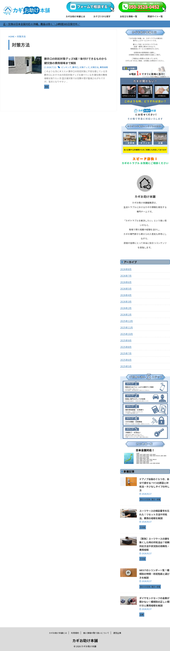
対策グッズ (84, 67)
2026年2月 (125, 308)
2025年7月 (125, 353)
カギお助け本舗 (85, 640)
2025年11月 (126, 327)
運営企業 (117, 632)
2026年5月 (125, 288)
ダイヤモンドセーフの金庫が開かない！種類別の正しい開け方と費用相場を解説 (154, 601)
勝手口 (75, 67)
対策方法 (95, 67)
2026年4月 (125, 295)
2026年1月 (125, 314)
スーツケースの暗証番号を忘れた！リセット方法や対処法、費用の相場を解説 (154, 514)
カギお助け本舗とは (75, 16)
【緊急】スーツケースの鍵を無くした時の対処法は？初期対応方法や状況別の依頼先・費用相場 (154, 544)
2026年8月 (125, 269)
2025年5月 (125, 366)
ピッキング (66, 67)
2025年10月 (126, 334)
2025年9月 (125, 340)
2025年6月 (125, 360)
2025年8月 (125, 347)
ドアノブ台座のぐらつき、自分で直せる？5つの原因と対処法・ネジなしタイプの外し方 (154, 484)
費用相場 (104, 67)
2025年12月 (126, 321)
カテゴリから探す (102, 16)
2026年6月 (125, 282)
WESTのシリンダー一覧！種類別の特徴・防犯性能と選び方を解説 (154, 573)
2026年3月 (125, 301)
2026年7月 (125, 275)
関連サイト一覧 (155, 16)
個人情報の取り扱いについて (96, 632)
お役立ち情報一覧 (128, 16)
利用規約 (75, 632)
